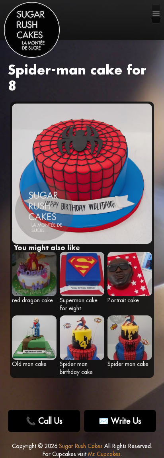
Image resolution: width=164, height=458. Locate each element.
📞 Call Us (44, 421)
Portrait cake (123, 300)
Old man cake (29, 364)
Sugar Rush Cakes (81, 446)
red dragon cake (32, 300)
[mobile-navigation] (156, 13)
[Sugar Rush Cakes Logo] (32, 30)
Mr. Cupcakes (104, 454)
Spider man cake (127, 364)
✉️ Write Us (120, 421)
